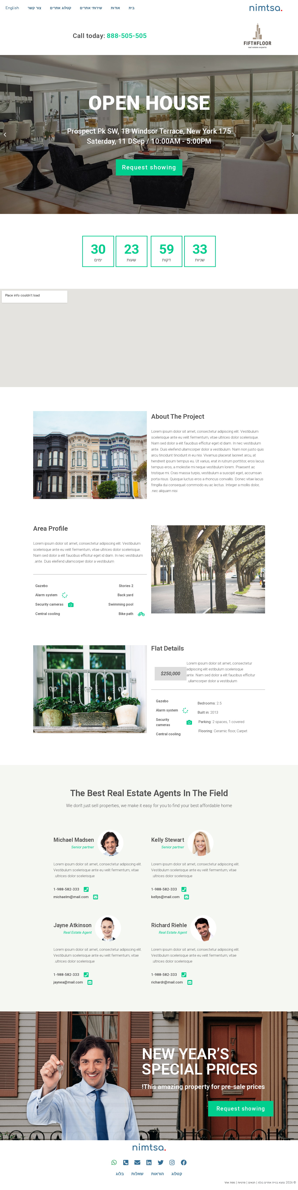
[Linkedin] (149, 1162)
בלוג (120, 1174)
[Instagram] (172, 1162)
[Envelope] (137, 1162)
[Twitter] (160, 1162)
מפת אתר (229, 1182)
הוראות (157, 1174)
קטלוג (176, 1174)
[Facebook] (183, 1162)
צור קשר (34, 8)
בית (131, 8)
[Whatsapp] (114, 1162)
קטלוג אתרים (60, 8)
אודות (115, 8)
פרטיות (241, 1182)
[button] (293, 134)
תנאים (251, 1182)
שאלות (137, 1174)
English (12, 8)
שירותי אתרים (91, 8)
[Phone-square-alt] (125, 1162)
